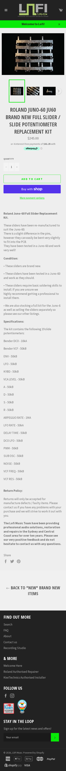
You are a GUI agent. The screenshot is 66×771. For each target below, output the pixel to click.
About (7, 636)
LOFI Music (17, 752)
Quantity (9, 158)
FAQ (6, 630)
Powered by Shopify (33, 752)
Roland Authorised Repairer (21, 672)
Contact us (10, 642)
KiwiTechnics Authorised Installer (25, 677)
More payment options (32, 198)
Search (8, 624)
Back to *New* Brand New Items (35, 590)
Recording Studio (15, 648)
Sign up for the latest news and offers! (27, 729)
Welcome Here (13, 666)
